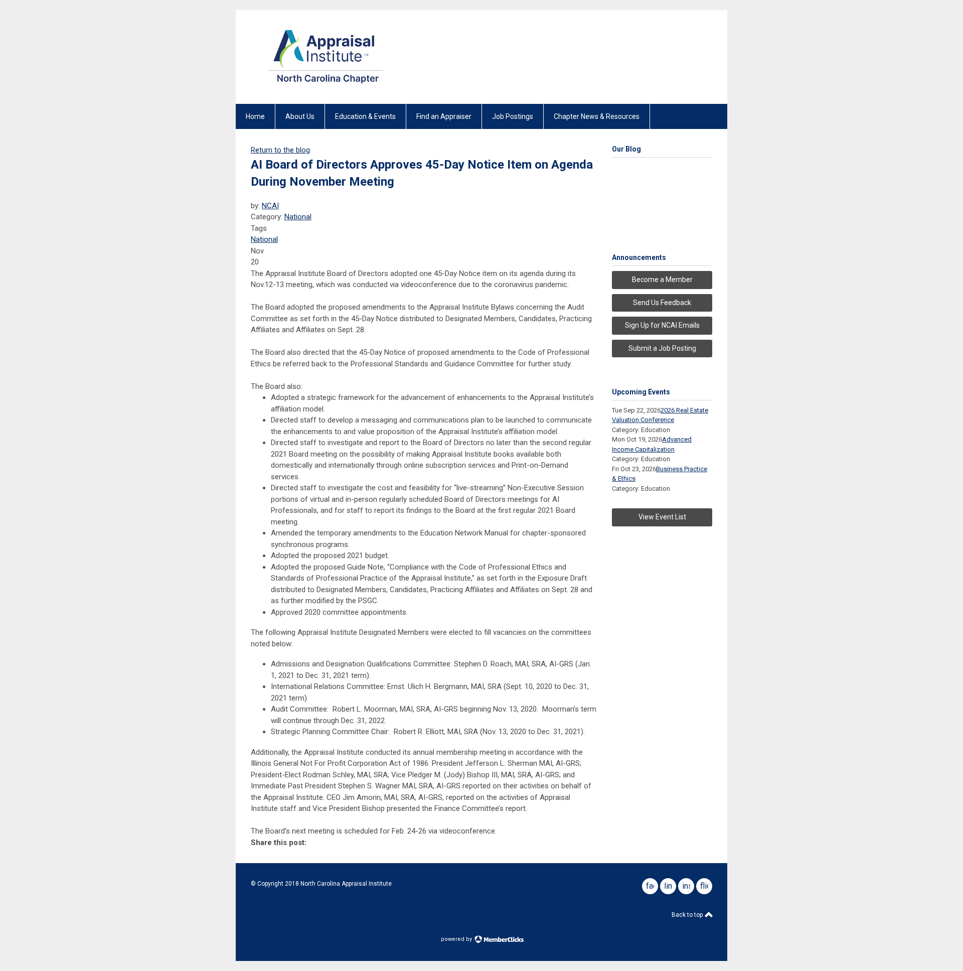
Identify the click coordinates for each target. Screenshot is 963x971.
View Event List (662, 517)
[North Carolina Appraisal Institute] (326, 86)
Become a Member (662, 279)
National (297, 216)
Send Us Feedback (662, 303)
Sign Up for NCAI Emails (662, 325)
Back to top (688, 914)
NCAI (270, 205)
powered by (457, 939)
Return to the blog (280, 150)
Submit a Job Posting (662, 348)
